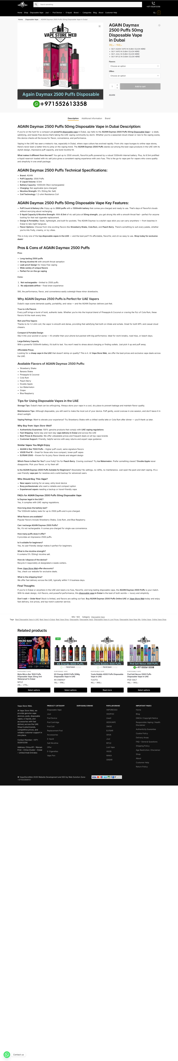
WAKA (109, 755)
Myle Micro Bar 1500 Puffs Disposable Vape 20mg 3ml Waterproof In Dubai (29, 676)
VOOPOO (110, 714)
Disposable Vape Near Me (130, 619)
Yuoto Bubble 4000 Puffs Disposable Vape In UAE (107, 675)
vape (75, 132)
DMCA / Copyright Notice (147, 718)
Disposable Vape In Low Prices (106, 619)
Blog (138, 714)
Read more (107, 690)
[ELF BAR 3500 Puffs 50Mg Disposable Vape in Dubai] (159, 25)
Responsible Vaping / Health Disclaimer (148, 723)
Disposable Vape (31, 19)
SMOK (109, 726)
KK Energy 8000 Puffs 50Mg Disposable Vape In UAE (67, 675)
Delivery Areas (142, 737)
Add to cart (140, 86)
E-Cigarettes (52, 751)
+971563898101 (24, 780)
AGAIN (112, 95)
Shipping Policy (142, 746)
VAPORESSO (111, 710)
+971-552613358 (153, 7)
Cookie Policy (142, 733)
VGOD (108, 751)
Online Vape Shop (159, 619)
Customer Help (142, 762)
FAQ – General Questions (146, 742)
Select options (34, 690)
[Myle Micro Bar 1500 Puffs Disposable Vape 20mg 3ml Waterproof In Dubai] (34, 652)
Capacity (31, 185)
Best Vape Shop (62, 619)
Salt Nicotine (52, 743)
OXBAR (109, 760)
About (138, 758)
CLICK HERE (140, 49)
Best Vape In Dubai (47, 619)
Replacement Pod (55, 730)
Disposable (74, 619)
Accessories (52, 735)
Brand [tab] (107, 118)
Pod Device (52, 718)
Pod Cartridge (53, 722)
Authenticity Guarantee (146, 729)
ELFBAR (109, 730)
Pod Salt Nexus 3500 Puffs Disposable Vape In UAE (139, 675)
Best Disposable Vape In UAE (27, 619)
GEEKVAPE (111, 722)
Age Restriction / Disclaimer (148, 750)
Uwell (108, 718)
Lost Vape (110, 747)
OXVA (108, 735)
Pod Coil (50, 726)
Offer (49, 747)
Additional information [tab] (92, 118)
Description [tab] (73, 118)
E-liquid (50, 739)
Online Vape (146, 619)
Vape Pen (51, 755)
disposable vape (86, 593)
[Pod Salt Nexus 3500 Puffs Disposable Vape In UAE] (143, 652)
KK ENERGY (59, 680)
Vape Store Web (42, 425)
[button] (157, 12)
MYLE (20, 682)
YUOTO (94, 680)
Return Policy (142, 766)
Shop (138, 754)
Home (20, 19)
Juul (49, 714)
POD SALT (132, 680)
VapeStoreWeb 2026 (29, 777)
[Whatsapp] (7, 1054)
